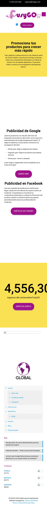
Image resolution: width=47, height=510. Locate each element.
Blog (9, 426)
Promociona (12, 407)
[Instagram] (30, 5)
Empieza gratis (13, 430)
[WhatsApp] (17, 5)
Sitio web (15, 393)
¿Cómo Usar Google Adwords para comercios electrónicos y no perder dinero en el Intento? (22, 457)
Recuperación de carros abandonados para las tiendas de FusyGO (22, 444)
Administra (12, 411)
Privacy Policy (29, 503)
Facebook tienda (17, 398)
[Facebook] (20, 5)
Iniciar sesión (27, 25)
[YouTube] (26, 5)
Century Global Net (31, 500)
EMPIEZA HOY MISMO (23, 211)
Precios (10, 421)
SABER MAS (23, 174)
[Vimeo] (23, 5)
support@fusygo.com (32, 2)
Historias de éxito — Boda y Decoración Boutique (23, 450)
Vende (10, 388)
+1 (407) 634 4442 (15, 2)
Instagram (15, 402)
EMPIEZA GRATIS (23, 306)
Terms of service (18, 503)
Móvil (13, 416)
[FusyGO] (23, 14)
